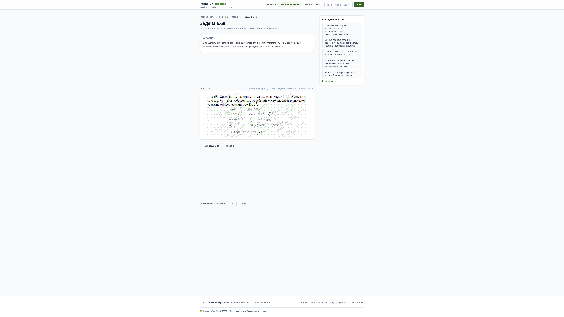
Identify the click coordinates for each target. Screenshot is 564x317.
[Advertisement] (257, 69)
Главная (271, 4)
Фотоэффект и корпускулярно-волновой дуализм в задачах (339, 73)
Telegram (221, 203)
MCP (318, 4)
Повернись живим (238, 311)
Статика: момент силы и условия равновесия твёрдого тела (341, 53)
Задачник (341, 302)
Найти (359, 4)
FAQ (332, 302)
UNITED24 (224, 311)
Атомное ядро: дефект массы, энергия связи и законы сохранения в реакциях (339, 63)
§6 (241, 16)
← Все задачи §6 (210, 145)
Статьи (313, 302)
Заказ (351, 302)
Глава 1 (234, 16)
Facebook (242, 203)
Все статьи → (329, 81)
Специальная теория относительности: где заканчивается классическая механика (336, 29)
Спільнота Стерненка (256, 311)
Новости (323, 302)
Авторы (307, 4)
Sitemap (360, 302)
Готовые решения (289, 4)
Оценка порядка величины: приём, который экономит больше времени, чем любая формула (341, 42)
